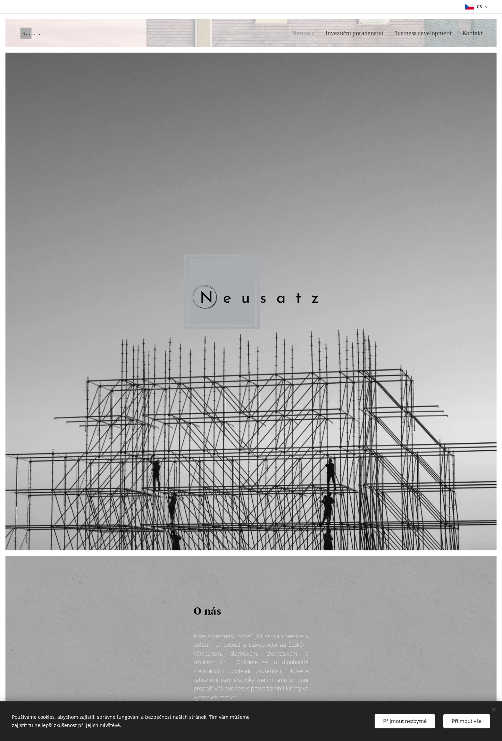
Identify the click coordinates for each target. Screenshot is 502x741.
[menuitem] (305, 33)
